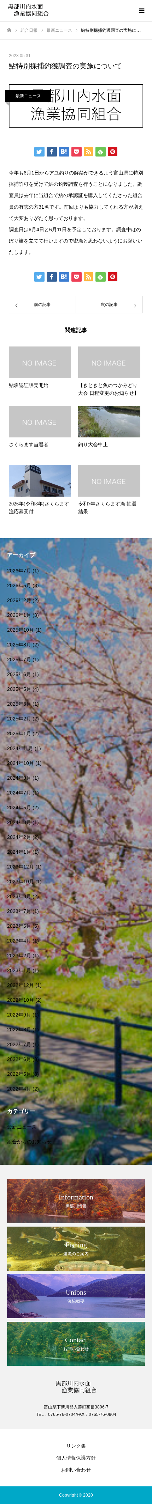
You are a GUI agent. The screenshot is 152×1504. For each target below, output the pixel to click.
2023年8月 (19, 896)
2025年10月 (20, 630)
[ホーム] (9, 30)
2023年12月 (20, 867)
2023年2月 (19, 955)
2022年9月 (19, 1015)
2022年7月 (19, 1044)
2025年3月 (19, 704)
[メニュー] (141, 10)
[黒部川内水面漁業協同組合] (69, 10)
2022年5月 (19, 1074)
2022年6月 (19, 1059)
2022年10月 (20, 1000)
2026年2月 (19, 600)
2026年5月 (19, 585)
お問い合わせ (76, 1470)
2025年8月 (19, 644)
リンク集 (76, 1446)
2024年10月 (20, 763)
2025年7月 (19, 659)
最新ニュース (28, 95)
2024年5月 (19, 807)
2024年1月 (19, 852)
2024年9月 (19, 778)
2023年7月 (19, 911)
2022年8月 (19, 1029)
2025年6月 (19, 674)
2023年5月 (19, 926)
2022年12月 (20, 985)
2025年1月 (19, 733)
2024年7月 (19, 793)
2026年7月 (19, 570)
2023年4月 (19, 941)
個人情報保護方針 (76, 1458)
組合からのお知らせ (29, 1141)
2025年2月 (19, 719)
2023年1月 (19, 970)
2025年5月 (19, 689)
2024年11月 (20, 748)
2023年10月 (20, 881)
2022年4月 (19, 1089)
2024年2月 (19, 837)
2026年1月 (19, 615)
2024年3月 (19, 822)
